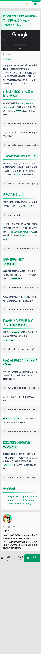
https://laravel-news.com (20, 231)
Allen (6, 531)
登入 (36, 4)
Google (8, 59)
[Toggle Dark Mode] (27, 4)
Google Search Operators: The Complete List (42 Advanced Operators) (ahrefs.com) (22, 500)
